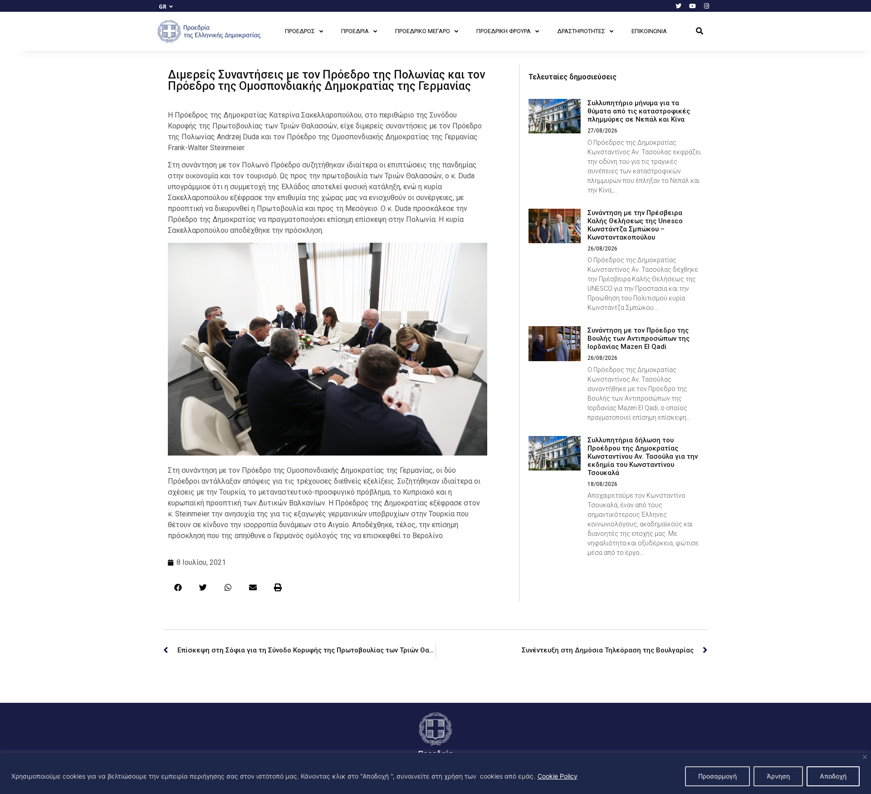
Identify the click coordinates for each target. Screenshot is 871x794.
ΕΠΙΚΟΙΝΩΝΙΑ (649, 31)
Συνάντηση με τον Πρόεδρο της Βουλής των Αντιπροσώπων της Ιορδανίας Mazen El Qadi (638, 338)
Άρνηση (778, 776)
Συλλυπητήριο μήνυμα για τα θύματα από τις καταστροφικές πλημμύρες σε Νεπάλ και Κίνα (638, 111)
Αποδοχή (833, 776)
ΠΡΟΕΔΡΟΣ (300, 31)
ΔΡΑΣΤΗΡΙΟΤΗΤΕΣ (581, 31)
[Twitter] (678, 6)
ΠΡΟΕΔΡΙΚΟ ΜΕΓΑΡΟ (422, 31)
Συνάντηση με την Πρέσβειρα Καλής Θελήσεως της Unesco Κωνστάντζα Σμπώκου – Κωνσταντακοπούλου (635, 225)
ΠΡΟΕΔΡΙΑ (355, 31)
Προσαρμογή (717, 776)
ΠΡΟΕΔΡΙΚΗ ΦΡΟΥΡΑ (503, 31)
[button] (699, 31)
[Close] (865, 757)
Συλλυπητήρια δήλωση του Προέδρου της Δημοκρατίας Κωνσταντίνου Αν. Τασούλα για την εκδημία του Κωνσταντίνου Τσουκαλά (642, 456)
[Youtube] (692, 6)
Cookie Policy (557, 776)
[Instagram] (706, 6)
